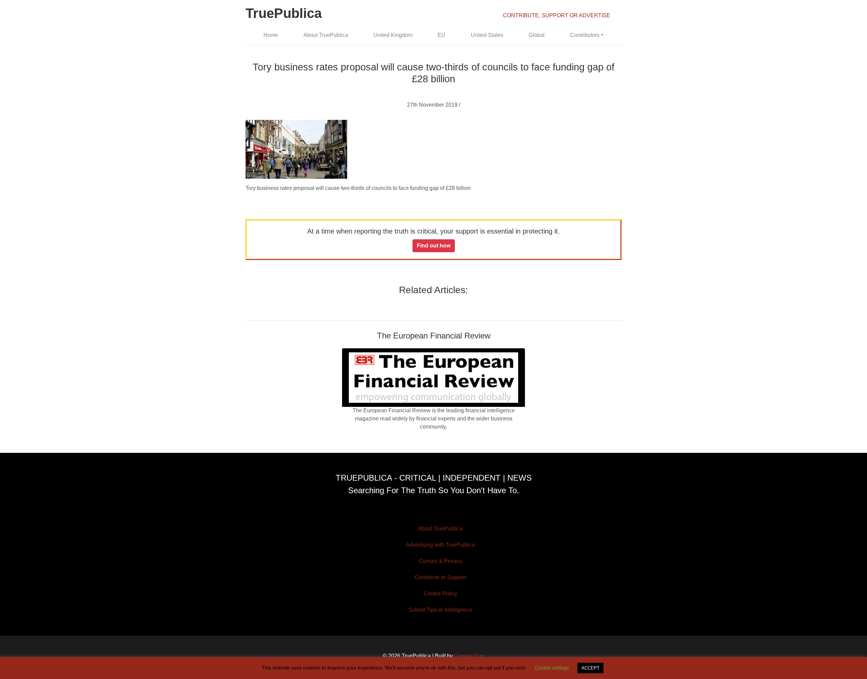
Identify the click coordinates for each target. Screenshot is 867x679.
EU (441, 35)
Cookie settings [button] (552, 668)
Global (537, 35)
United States (487, 35)
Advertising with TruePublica (440, 545)
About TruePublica (325, 35)
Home (270, 35)
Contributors (584, 35)
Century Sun (469, 656)
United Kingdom (393, 35)
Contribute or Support (440, 577)
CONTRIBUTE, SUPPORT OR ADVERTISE (556, 15)
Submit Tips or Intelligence (440, 610)
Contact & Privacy (440, 561)
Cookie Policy (440, 593)
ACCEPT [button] (590, 668)
